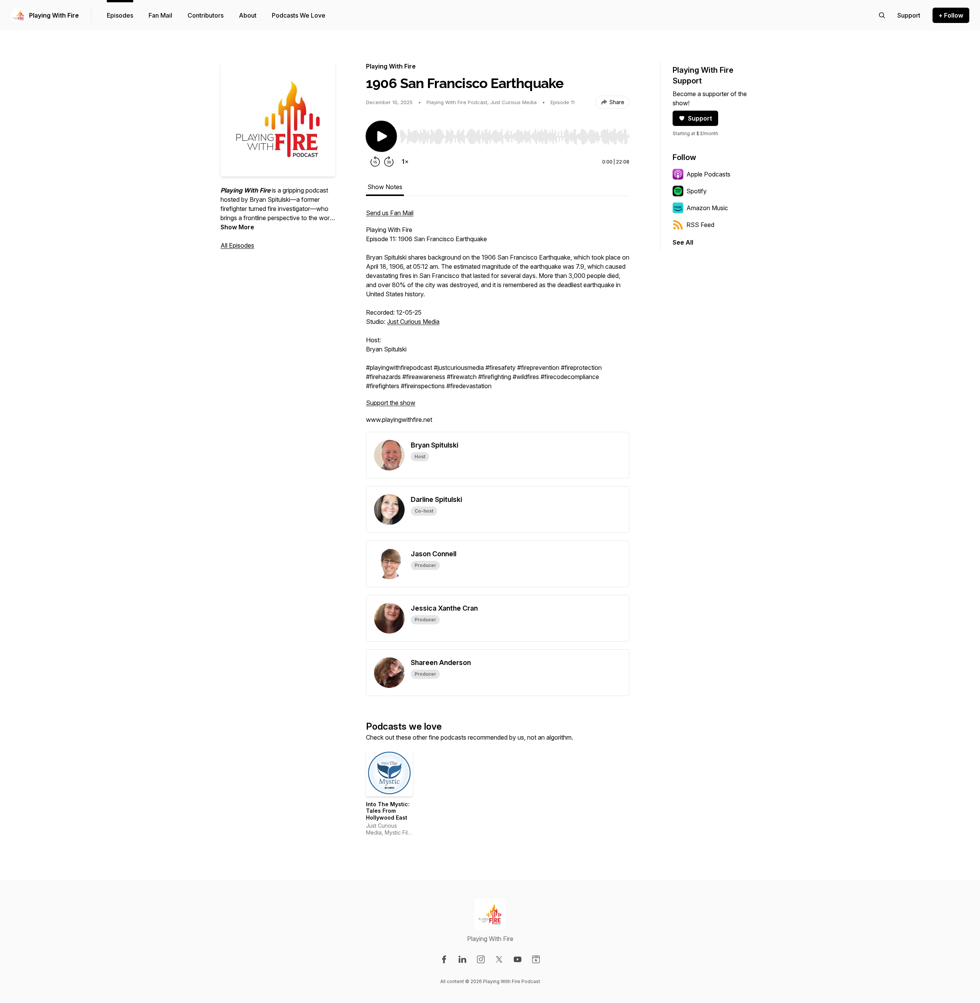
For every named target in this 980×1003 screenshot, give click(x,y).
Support (700, 118)
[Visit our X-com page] (499, 959)
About (247, 15)
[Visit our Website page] (536, 959)
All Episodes (237, 245)
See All (683, 242)
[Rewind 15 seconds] (375, 161)
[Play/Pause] (381, 136)
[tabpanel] (497, 320)
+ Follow (951, 15)
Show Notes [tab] (385, 187)
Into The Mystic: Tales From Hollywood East (388, 811)
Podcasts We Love (298, 15)
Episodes (120, 15)
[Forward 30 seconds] (389, 161)
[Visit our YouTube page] (517, 959)
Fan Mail (160, 15)
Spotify (696, 191)
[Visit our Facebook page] (444, 959)
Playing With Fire (54, 15)
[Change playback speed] (405, 161)
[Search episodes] (882, 15)
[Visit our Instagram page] (481, 959)
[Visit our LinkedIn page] (462, 959)
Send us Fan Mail (389, 213)
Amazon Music (707, 208)
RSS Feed (700, 225)
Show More (237, 227)
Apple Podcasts (708, 174)
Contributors (206, 15)
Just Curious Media (413, 321)
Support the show (390, 403)
